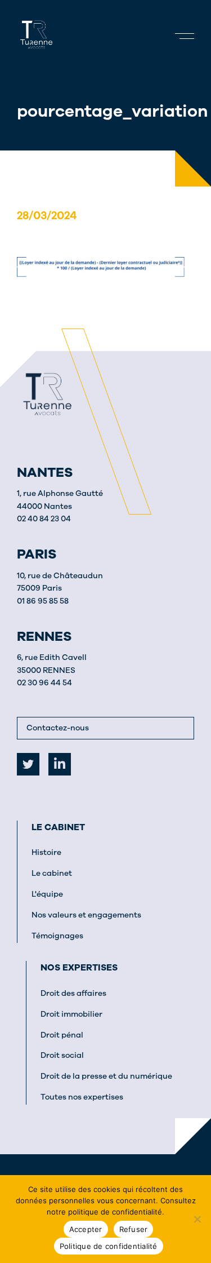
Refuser (133, 1229)
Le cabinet (58, 827)
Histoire (46, 852)
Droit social (62, 1055)
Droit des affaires (73, 993)
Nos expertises (79, 967)
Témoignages (57, 935)
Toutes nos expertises (82, 1097)
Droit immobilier (71, 1014)
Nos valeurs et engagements (86, 915)
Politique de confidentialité (109, 1246)
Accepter (85, 1229)
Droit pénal (62, 1035)
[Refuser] (197, 1219)
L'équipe (47, 894)
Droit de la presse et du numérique (106, 1076)
